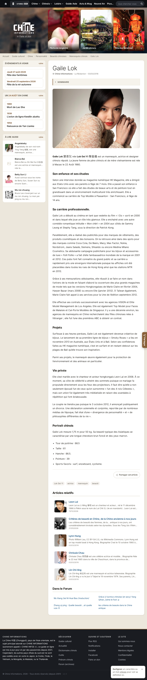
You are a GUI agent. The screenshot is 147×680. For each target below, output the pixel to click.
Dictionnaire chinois (68, 650)
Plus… (110, 3)
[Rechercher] (141, 3)
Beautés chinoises (58, 56)
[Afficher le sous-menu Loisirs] (63, 3)
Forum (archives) (66, 664)
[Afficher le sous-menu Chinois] (51, 3)
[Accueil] (6, 4)
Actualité (63, 646)
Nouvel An (99, 3)
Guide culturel (18, 56)
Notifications (94, 646)
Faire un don (25, 36)
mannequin (83, 483)
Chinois (46, 3)
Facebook (93, 655)
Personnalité (41, 56)
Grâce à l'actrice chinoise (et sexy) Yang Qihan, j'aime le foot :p (117, 598)
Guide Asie (71, 3)
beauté (95, 483)
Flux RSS (92, 641)
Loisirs (57, 3)
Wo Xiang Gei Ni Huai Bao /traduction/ (71, 598)
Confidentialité (125, 655)
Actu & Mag (85, 3)
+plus (40, 63)
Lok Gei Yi (58, 483)
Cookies (122, 659)
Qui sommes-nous (126, 641)
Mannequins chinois (78, 56)
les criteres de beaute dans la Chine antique (115, 606)
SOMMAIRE (63, 82)
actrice (70, 483)
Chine (35, 3)
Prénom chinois (66, 659)
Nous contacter (125, 646)
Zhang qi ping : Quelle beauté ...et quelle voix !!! (73, 606)
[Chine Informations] (24, 28)
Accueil (6, 56)
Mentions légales (126, 650)
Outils (61, 655)
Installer (92, 650)
